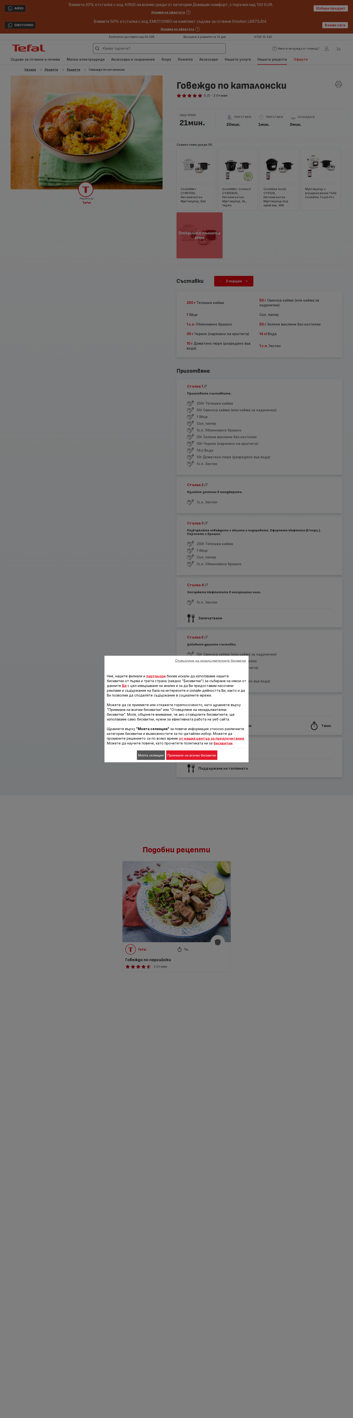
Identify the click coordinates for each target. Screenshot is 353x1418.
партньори (156, 676)
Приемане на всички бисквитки (191, 755)
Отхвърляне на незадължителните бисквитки (210, 661)
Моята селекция (151, 755)
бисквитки (222, 743)
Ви (124, 686)
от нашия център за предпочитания (211, 738)
